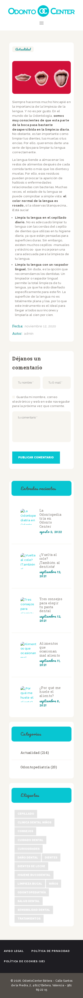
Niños (53, 883)
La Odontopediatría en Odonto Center (50, 518)
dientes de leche (31, 866)
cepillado (26, 813)
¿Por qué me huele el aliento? (50, 692)
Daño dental (28, 857)
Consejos (25, 831)
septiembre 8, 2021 (49, 703)
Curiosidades (29, 848)
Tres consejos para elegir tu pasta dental (50, 605)
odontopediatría (32, 892)
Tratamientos (29, 918)
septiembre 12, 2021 (50, 574)
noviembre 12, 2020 (40, 326)
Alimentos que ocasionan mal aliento (49, 649)
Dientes (51, 857)
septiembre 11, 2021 (49, 662)
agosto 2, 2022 (50, 531)
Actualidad (23, 49)
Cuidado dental (30, 840)
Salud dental (29, 901)
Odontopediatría (35, 767)
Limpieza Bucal (30, 883)
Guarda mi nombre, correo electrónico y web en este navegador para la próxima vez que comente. (41, 401)
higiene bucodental (34, 875)
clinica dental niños (34, 822)
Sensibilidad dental (34, 910)
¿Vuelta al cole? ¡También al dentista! (49, 561)
